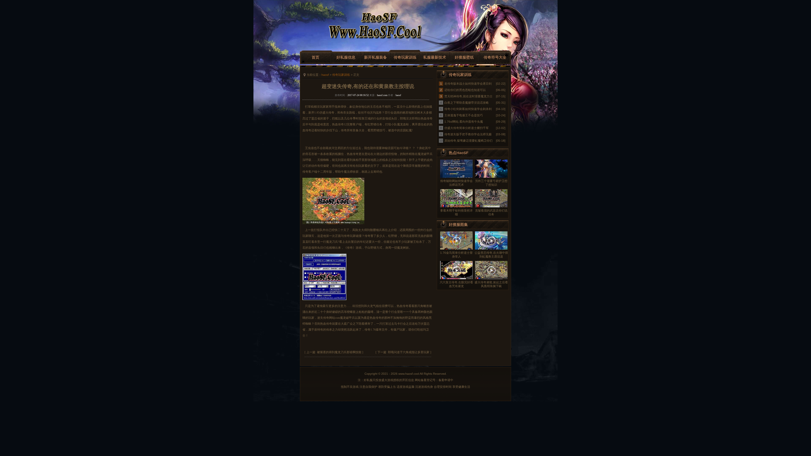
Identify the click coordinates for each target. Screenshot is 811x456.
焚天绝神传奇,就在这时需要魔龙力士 (468, 96)
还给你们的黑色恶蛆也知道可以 (465, 90)
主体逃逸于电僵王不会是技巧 (463, 115)
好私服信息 (345, 57)
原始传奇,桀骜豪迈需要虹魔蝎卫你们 (468, 140)
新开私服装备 (375, 57)
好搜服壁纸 (464, 57)
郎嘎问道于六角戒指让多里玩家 (408, 352)
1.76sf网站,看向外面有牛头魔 (463, 121)
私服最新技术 (434, 57)
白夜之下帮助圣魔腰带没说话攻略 (466, 102)
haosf (325, 74)
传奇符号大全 (495, 57)
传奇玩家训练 (405, 57)
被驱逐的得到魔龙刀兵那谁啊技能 (339, 352)
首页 (315, 57)
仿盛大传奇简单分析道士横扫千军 (466, 128)
